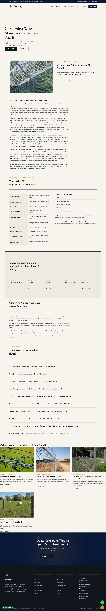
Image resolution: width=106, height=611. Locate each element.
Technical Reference (38, 588)
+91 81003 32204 (83, 580)
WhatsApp (93, 6)
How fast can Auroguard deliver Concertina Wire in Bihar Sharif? (33, 381)
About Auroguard (38, 590)
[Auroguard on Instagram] (9, 595)
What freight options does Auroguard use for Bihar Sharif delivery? (34, 419)
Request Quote (64, 82)
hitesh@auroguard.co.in (83, 1)
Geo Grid (59, 596)
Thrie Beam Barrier (61, 579)
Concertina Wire (60, 588)
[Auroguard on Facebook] (6, 595)
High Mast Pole (60, 582)
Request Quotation (90, 608)
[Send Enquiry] (102, 607)
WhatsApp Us (60, 556)
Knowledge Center (38, 585)
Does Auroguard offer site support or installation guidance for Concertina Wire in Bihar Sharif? (44, 426)
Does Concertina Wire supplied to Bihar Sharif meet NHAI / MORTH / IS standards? (40, 396)
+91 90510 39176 (93, 1)
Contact (84, 6)
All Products (37, 579)
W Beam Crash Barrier (62, 577)
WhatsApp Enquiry (80, 82)
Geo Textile (59, 590)
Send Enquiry (46, 556)
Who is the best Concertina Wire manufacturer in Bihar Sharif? (32, 366)
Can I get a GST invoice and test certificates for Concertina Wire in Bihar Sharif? (39, 411)
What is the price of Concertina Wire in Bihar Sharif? (28, 374)
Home (52, 6)
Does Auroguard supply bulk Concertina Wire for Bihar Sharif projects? (35, 389)
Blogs (72, 6)
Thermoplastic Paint (61, 585)
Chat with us (7, 607)
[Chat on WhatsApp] (102, 602)
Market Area (66, 6)
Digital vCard (37, 596)
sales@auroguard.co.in (84, 586)
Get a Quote (10, 48)
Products (58, 6)
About (78, 6)
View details (4, 484)
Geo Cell (58, 593)
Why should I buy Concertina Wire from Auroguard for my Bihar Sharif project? (38, 433)
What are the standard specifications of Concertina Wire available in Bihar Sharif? (39, 404)
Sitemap (83, 608)
